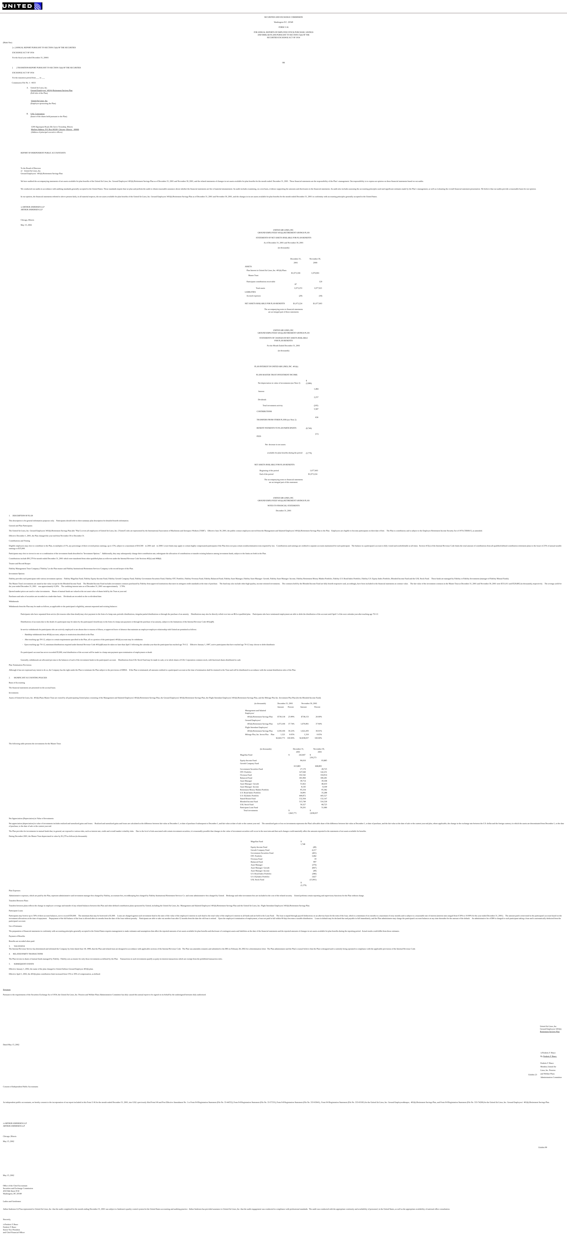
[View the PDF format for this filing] (557, 6)
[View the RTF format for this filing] (552, 6)
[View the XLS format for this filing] (562, 6)
